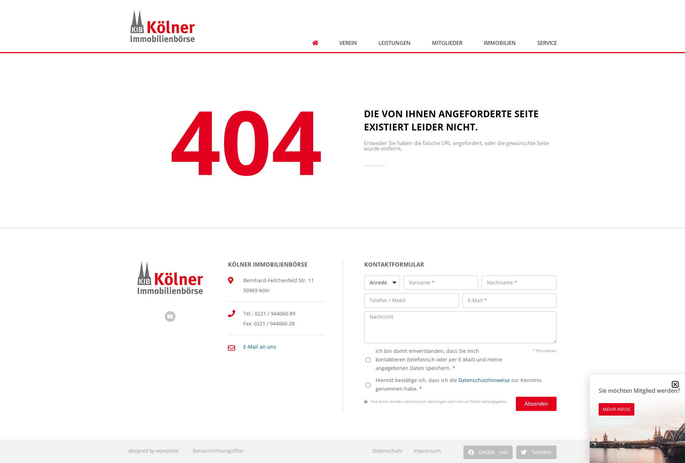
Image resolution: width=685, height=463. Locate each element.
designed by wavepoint (153, 450)
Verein (348, 43)
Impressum (427, 450)
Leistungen (395, 43)
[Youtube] (170, 316)
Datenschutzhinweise (484, 380)
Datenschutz (387, 450)
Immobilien (500, 43)
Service (547, 43)
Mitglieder (447, 43)
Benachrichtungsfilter (218, 450)
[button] (488, 452)
